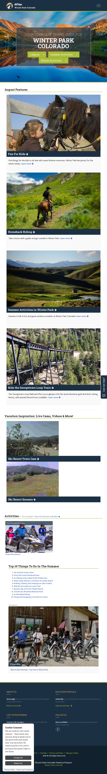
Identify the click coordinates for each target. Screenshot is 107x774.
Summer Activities (61, 54)
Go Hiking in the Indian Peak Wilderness (30, 578)
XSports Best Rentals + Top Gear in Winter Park (29, 670)
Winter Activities (51, 60)
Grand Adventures (12, 554)
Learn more (26, 163)
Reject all (18, 763)
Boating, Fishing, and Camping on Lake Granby (33, 583)
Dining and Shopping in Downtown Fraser (31, 597)
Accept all (18, 757)
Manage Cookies (72, 753)
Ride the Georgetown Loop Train (27, 586)
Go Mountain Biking (22, 594)
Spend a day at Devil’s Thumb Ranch (28, 589)
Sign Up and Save (62, 705)
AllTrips (18, 4)
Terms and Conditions (24, 770)
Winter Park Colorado (24, 7)
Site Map (43, 753)
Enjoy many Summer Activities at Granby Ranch (33, 581)
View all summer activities (46, 516)
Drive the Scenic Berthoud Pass (26, 575)
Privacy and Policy (56, 753)
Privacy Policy (9, 770)
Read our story (13, 705)
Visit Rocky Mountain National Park (28, 591)
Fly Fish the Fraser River (24, 572)
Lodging (34, 54)
